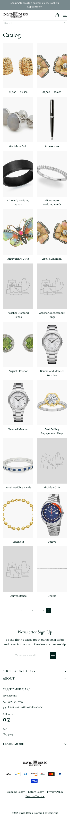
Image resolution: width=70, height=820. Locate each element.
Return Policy (36, 792)
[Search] (64, 23)
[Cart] (57, 15)
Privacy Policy (55, 792)
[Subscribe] (53, 655)
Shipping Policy (16, 792)
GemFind (53, 813)
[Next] (48, 610)
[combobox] (35, 23)
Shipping (8, 734)
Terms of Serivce (35, 796)
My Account (10, 695)
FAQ (5, 729)
